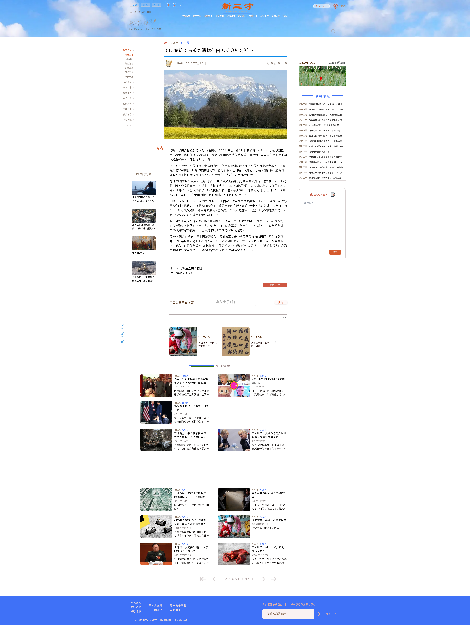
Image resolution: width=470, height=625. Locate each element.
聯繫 (145, 4)
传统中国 (219, 16)
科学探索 (208, 16)
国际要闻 (129, 59)
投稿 (134, 4)
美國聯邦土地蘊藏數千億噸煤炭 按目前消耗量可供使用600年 (143, 279)
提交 (280, 303)
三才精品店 (156, 609)
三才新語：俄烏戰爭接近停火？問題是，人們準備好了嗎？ (190, 435)
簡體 (343, 6)
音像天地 (276, 16)
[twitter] (122, 334)
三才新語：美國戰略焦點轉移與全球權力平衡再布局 (269, 435)
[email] (122, 342)
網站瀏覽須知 (181, 620)
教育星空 (264, 16)
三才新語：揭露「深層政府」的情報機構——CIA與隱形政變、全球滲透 (191, 495)
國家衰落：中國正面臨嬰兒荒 (207, 344)
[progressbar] (160, 21)
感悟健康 (231, 16)
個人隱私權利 (166, 620)
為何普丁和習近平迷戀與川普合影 (191, 408)
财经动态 (129, 68)
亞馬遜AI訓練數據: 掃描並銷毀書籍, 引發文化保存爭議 (144, 226)
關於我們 (135, 607)
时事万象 (186, 16)
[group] (146, 25)
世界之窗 (197, 16)
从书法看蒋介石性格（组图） (260, 344)
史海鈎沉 (242, 16)
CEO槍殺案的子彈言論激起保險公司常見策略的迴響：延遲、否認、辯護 (191, 522)
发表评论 (274, 285)
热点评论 (129, 63)
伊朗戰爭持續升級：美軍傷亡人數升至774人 (143, 199)
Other (285, 16)
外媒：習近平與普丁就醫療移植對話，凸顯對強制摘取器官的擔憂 (191, 381)
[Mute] (154, 21)
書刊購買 (175, 609)
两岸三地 (129, 55)
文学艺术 (253, 16)
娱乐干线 (129, 72)
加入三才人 (321, 6)
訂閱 (156, 4)
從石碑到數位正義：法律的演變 (269, 495)
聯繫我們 (135, 611)
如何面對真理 (138, 252)
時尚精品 (129, 77)
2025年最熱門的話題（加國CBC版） (268, 381)
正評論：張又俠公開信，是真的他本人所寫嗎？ (191, 549)
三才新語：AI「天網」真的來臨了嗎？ (268, 549)
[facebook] (122, 326)
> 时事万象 (204, 336)
